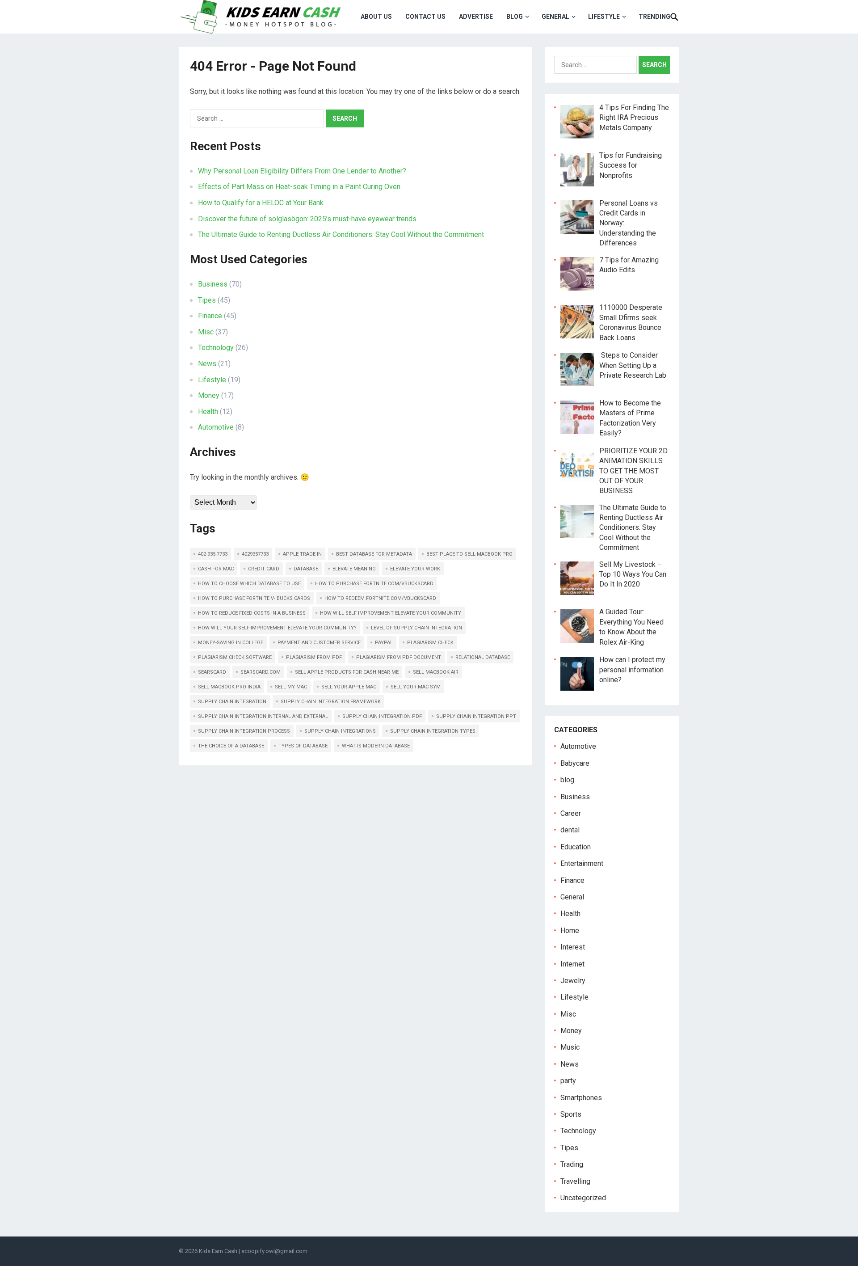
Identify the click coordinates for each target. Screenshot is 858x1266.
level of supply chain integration (416, 628)
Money (208, 395)
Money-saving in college (230, 643)
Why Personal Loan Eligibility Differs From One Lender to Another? (302, 171)
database (306, 569)
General (555, 16)
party (568, 1080)
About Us (376, 16)
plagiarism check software (235, 657)
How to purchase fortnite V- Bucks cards (254, 598)
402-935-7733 (212, 554)
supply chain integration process (244, 731)
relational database (482, 657)
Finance (210, 316)
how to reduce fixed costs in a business (252, 613)
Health (208, 411)
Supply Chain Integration (232, 702)
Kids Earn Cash (218, 1251)
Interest (572, 947)
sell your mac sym (416, 687)
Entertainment (581, 863)
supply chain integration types (432, 731)
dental (570, 830)
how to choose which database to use (249, 584)
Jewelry (572, 980)
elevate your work (415, 569)
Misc (206, 332)
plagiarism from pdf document (398, 657)
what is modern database (376, 746)
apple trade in (302, 554)
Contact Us (425, 16)
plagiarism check (430, 643)
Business (212, 284)
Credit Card (263, 569)
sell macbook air (435, 672)
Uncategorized (583, 1198)
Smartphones (581, 1097)
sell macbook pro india (229, 687)
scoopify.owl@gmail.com (274, 1251)
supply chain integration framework (331, 702)
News (207, 363)
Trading (571, 1164)
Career (570, 813)
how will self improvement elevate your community (390, 613)
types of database (303, 746)
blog (567, 780)
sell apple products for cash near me (347, 672)
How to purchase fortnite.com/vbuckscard (374, 584)
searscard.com (260, 672)
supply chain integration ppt (476, 716)
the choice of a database (231, 746)
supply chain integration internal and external (263, 716)
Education (575, 847)
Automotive (216, 427)
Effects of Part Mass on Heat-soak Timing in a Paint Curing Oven (299, 186)
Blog (514, 16)
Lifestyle (604, 16)
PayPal (384, 643)
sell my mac (291, 687)
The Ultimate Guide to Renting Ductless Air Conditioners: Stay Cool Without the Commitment (341, 234)
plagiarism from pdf (314, 657)
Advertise (476, 16)
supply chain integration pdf (382, 716)
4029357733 (255, 554)
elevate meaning (354, 569)
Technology (216, 347)
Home (569, 930)
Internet (572, 964)
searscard (212, 672)
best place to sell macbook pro (469, 554)
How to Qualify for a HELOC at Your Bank (261, 202)
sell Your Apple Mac (348, 687)
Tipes (207, 300)
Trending (654, 16)
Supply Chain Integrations (340, 731)
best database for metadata (374, 554)
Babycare (574, 763)
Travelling (575, 1181)
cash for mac (216, 569)
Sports (570, 1114)
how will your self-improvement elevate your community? (277, 628)
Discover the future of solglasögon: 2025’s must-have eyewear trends (307, 219)
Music (570, 1047)
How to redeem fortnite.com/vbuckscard (380, 598)
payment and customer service (319, 643)
